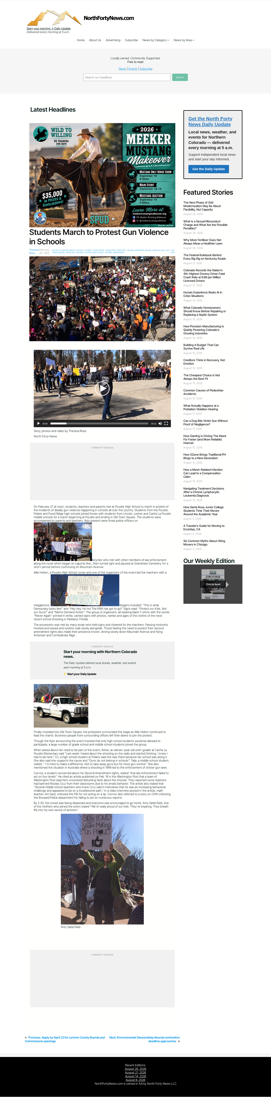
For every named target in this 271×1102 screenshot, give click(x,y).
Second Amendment (114, 252)
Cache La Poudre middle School (67, 250)
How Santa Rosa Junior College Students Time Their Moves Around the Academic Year (203, 510)
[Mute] (160, 423)
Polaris (79, 252)
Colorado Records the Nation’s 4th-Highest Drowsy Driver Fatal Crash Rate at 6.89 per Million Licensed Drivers (204, 275)
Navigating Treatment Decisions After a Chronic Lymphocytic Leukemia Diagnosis (203, 492)
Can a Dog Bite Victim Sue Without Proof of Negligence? (205, 422)
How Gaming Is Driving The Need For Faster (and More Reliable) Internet (204, 439)
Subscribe (146, 68)
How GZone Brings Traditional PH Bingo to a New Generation (204, 456)
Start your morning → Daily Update (48, 28)
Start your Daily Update (81, 674)
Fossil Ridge (98, 250)
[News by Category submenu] (168, 40)
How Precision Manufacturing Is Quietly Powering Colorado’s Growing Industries (203, 330)
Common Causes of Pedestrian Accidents (203, 392)
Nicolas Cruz (158, 250)
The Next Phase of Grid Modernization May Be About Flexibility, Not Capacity (202, 206)
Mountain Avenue (143, 250)
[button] (102, 388)
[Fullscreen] (166, 423)
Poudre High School (94, 252)
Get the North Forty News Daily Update (210, 121)
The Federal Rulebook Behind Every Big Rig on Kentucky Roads (204, 256)
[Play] (38, 423)
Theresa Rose (34, 251)
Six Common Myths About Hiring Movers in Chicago (204, 542)
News (122, 68)
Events (132, 68)
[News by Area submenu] (193, 40)
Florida (88, 250)
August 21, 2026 (135, 1072)
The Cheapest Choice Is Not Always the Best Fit (201, 376)
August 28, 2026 (135, 1069)
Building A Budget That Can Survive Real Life (201, 346)
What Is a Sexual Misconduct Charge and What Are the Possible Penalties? (205, 225)
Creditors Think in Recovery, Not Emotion (204, 361)
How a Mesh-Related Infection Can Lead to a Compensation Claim (203, 473)
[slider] (99, 423)
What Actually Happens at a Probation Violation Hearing (201, 407)
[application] (102, 388)
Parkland (70, 252)
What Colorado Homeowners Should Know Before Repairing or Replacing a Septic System (204, 311)
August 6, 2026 (135, 1080)
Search (180, 77)
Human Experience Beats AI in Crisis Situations (202, 294)
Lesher (130, 250)
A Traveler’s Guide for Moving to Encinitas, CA (204, 527)
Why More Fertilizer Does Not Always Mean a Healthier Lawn (203, 241)
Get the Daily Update (208, 169)
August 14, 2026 (135, 1076)
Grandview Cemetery (115, 250)
